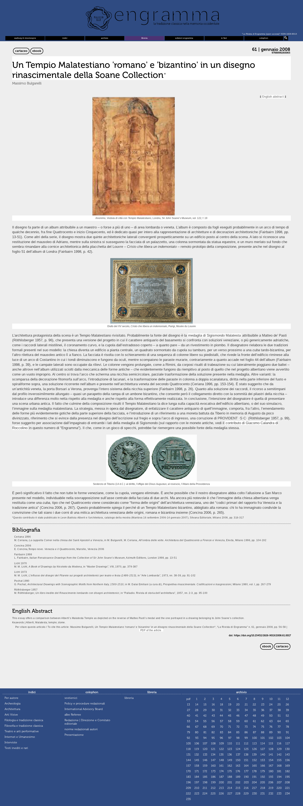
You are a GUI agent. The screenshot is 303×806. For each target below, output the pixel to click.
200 (221, 782)
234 (287, 793)
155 (279, 760)
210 (196, 788)
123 (229, 749)
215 (238, 788)
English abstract (273, 96)
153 (262, 760)
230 (254, 793)
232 (271, 793)
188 (229, 777)
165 (254, 765)
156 (287, 760)
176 (238, 771)
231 (262, 793)
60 (246, 721)
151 (246, 760)
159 (205, 765)
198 (205, 782)
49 (262, 715)
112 (246, 743)
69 (213, 727)
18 (221, 704)
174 (221, 771)
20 (238, 704)
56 (213, 721)
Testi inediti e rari (16, 748)
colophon (263, 38)
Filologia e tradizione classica (24, 720)
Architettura (12, 709)
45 (229, 715)
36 (262, 710)
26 (287, 704)
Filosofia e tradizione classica (24, 726)
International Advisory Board (84, 709)
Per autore (11, 698)
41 (196, 715)
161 (221, 765)
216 (246, 788)
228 (237, 793)
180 (271, 771)
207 (279, 782)
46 (238, 715)
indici (64, 38)
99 (246, 738)
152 (254, 760)
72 (238, 727)
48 (254, 715)
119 (196, 749)
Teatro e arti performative (22, 731)
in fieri (224, 38)
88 (262, 732)
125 (246, 749)
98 (238, 738)
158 (196, 765)
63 (270, 721)
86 (246, 732)
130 (287, 749)
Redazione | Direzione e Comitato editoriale (87, 721)
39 (287, 710)
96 (221, 738)
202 (237, 782)
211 (205, 788)
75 (262, 727)
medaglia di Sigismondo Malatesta (214, 335)
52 (287, 715)
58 (229, 721)
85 (238, 732)
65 (287, 721)
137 (238, 754)
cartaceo (21, 51)
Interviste (11, 742)
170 (188, 771)
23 (262, 704)
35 (254, 710)
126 (254, 749)
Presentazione (74, 735)
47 (246, 715)
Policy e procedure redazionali (85, 703)
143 (287, 754)
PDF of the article (150, 630)
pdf (188, 699)
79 (188, 732)
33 (237, 710)
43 (213, 715)
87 (254, 732)
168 (279, 765)
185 (205, 777)
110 (229, 743)
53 (188, 721)
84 (229, 732)
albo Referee (73, 714)
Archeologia (12, 703)
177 (246, 771)
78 (287, 727)
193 (271, 777)
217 (254, 788)
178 (254, 771)
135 (221, 754)
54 (196, 721)
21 (246, 704)
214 (229, 788)
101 (262, 738)
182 (287, 771)
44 (221, 715)
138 (246, 754)
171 (197, 771)
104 (287, 738)
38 (279, 710)
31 (221, 710)
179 (262, 771)
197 (196, 782)
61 (254, 721)
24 (270, 704)
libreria (144, 38)
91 (287, 732)
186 (213, 777)
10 (270, 699)
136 (229, 754)
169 (287, 765)
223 (196, 793)
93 (196, 738)
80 (196, 732)
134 (213, 754)
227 (229, 793)
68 (205, 727)
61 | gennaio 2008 (271, 49)
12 (287, 699)
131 (188, 754)
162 (229, 765)
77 (279, 727)
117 (287, 743)
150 (238, 760)
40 (188, 715)
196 (188, 782)
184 (196, 777)
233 (279, 793)
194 (279, 777)
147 (213, 760)
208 (287, 782)
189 (238, 777)
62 (262, 721)
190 (246, 777)
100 (254, 738)
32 (229, 710)
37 (270, 710)
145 (196, 760)
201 (229, 782)
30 (213, 710)
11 (279, 699)
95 (213, 738)
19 (229, 704)
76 (270, 727)
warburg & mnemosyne (25, 38)
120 (205, 749)
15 (205, 704)
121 (213, 749)
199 (213, 782)
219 (271, 788)
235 (188, 799)
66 (188, 727)
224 (204, 793)
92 (188, 738)
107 (205, 743)
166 (262, 765)
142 (279, 754)
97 (229, 738)
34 (246, 710)
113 (254, 743)
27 (188, 710)
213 (221, 788)
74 (254, 727)
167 (271, 765)
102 (271, 738)
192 (262, 777)
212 (213, 788)
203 (246, 782)
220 (279, 788)
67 (196, 727)
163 (238, 765)
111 (238, 743)
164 (246, 765)
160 (213, 765)
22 (254, 704)
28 (196, 710)
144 (188, 760)
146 (205, 760)
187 (221, 777)
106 (196, 743)
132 (196, 754)
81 (205, 732)
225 (213, 793)
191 (254, 777)
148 (221, 760)
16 (213, 704)
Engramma (151, 17)
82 (213, 732)
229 (246, 793)
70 (221, 727)
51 (279, 715)
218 (262, 788)
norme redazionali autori (81, 729)
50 (270, 715)
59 (238, 721)
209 (188, 788)
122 (221, 749)
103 (279, 738)
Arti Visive (11, 714)
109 (221, 743)
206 (270, 782)
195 (287, 777)
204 (254, 782)
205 (262, 782)
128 (271, 749)
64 (279, 721)
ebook (36, 51)
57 (221, 721)
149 (229, 760)
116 (279, 743)
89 (270, 732)
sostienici (71, 698)
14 (196, 704)
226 (221, 793)
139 (254, 754)
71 (229, 727)
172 (205, 771)
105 (188, 743)
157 (188, 765)
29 (205, 710)
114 (262, 743)
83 (221, 732)
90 (279, 732)
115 (271, 743)
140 (262, 754)
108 (213, 743)
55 (205, 721)
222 (188, 793)
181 (279, 771)
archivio (104, 38)
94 (205, 738)
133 (205, 754)
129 (279, 749)
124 (238, 749)
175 (229, 771)
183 (188, 777)
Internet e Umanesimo (20, 737)
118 (188, 749)
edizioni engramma (184, 38)
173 (213, 771)
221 (287, 788)
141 (271, 754)
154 (271, 760)
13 (188, 704)
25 (279, 704)
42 (205, 715)
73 (246, 727)
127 (262, 749)
